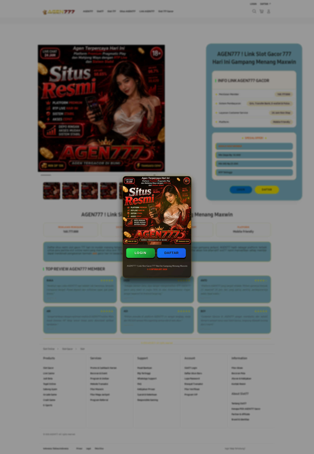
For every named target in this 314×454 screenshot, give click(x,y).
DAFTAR (171, 253)
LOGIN (140, 253)
